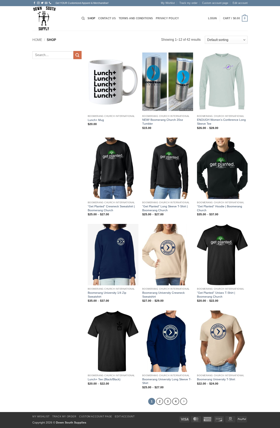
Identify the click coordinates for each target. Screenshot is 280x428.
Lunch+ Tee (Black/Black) (104, 379)
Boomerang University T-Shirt (216, 379)
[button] (212, 18)
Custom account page (215, 3)
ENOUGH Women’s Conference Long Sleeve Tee (221, 121)
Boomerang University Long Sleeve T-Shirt (166, 381)
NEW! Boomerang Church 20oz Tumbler (162, 121)
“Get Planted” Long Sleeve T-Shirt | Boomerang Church (165, 208)
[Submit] (77, 55)
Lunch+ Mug (96, 120)
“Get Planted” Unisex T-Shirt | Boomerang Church (216, 294)
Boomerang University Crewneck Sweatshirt (163, 294)
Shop (91, 18)
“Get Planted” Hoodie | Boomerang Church (219, 208)
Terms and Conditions (136, 18)
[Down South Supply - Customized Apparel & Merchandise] (53, 18)
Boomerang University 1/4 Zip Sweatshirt (107, 294)
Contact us (107, 18)
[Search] (83, 18)
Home (37, 40)
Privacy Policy (167, 18)
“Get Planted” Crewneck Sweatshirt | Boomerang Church (111, 208)
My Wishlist (168, 3)
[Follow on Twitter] (42, 3)
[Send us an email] (46, 3)
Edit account (240, 3)
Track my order (188, 3)
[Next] (183, 401)
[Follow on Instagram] (38, 3)
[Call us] (50, 3)
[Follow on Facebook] (34, 3)
